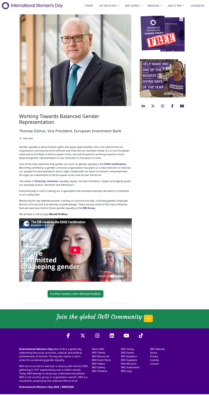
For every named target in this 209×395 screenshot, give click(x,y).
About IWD (98, 349)
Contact (154, 363)
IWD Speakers (129, 356)
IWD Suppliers (129, 360)
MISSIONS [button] (154, 5)
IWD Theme (98, 352)
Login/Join (197, 5)
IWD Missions (129, 363)
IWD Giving (127, 349)
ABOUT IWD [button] (175, 5)
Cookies (154, 360)
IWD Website (157, 349)
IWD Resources (100, 356)
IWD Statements (130, 367)
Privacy (154, 356)
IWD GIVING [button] (132, 5)
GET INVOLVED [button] (108, 5)
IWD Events (127, 352)
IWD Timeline (99, 371)
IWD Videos (98, 363)
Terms (153, 352)
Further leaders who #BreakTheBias (75, 294)
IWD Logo (126, 371)
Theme (89, 5)
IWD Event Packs (101, 360)
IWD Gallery (98, 367)
